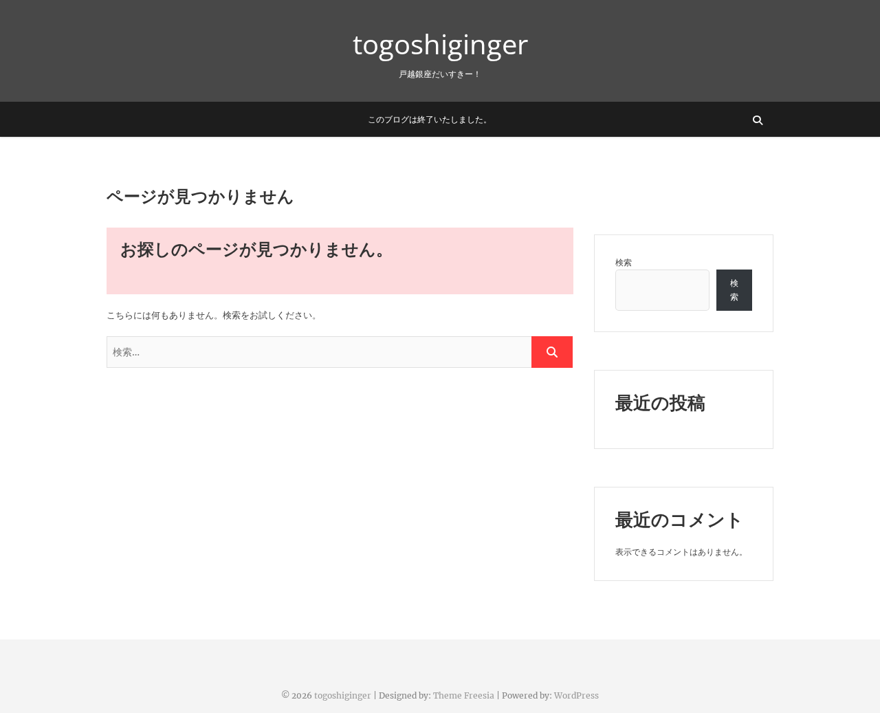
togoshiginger (440, 44)
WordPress (576, 695)
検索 (623, 262)
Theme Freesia (463, 695)
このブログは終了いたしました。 (430, 119)
